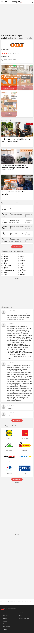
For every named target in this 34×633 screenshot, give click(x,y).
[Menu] (2, 2)
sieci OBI (9, 203)
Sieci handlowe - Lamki (15, 601)
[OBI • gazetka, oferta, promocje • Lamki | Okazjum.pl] (17, 45)
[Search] (32, 2)
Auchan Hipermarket (24, 618)
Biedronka (5, 615)
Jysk (4, 624)
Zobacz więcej (17, 247)
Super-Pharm (6, 626)
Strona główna (3, 601)
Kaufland (21, 612)
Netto (20, 615)
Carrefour (5, 621)
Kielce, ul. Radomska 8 (17, 233)
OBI (25, 601)
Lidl (4, 612)
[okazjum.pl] (17, 2)
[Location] (6, 2)
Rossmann (5, 618)
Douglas (5, 629)
